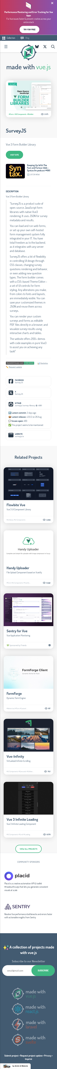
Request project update (31, 1055)
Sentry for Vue (17, 631)
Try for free (29, 29)
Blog (27, 37)
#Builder (30, 114)
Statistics (44, 363)
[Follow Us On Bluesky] (37, 46)
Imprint (28, 1058)
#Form (11, 114)
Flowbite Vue (16, 505)
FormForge (14, 693)
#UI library (10, 520)
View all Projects (28, 848)
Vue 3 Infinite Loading (22, 819)
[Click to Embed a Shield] (20, 362)
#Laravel (23, 708)
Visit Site (14, 154)
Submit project (11, 1055)
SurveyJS (16, 130)
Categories (6, 46)
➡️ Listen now (33, 174)
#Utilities (30, 771)
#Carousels (22, 771)
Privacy (47, 1055)
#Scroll (21, 834)
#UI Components (20, 114)
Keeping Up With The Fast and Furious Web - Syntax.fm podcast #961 (38, 168)
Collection (10, 37)
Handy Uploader (18, 568)
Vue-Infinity (15, 756)
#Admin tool (11, 708)
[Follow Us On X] (45, 46)
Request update (15, 367)
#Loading (27, 834)
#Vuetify (26, 583)
